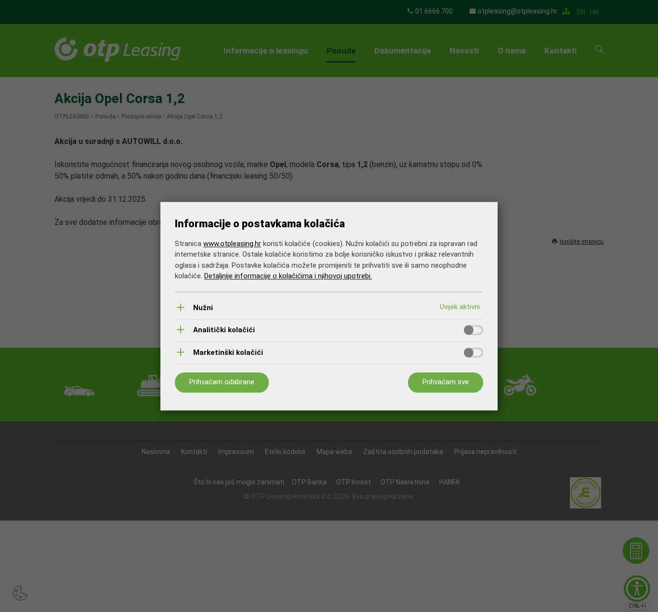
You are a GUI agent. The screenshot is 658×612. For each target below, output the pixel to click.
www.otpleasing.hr (232, 243)
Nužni (203, 308)
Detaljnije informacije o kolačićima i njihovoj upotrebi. (288, 276)
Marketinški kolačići (228, 352)
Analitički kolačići (224, 330)
